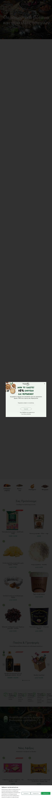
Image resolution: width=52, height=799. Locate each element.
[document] (26, 399)
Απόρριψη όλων (36, 793)
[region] (26, 792)
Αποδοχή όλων (46, 793)
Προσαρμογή (25, 793)
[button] (44, 383)
